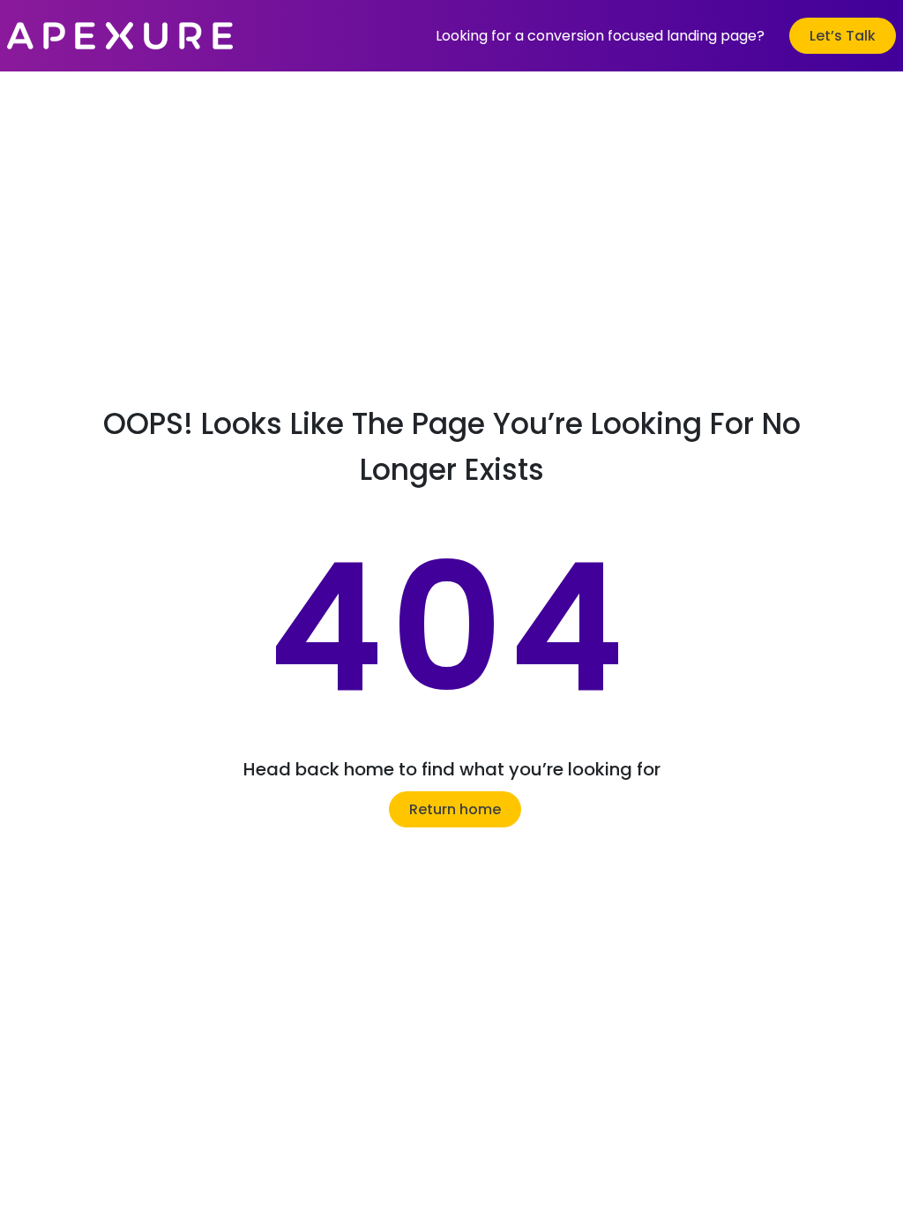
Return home (455, 809)
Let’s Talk (843, 36)
